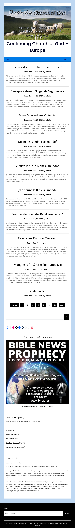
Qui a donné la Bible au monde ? (37, 190)
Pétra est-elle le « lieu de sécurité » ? (38, 67)
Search (6, 509)
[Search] (66, 317)
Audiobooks (38, 291)
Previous (14, 305)
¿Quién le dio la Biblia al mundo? (37, 166)
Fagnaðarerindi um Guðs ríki (37, 115)
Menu (66, 59)
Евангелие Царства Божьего (37, 238)
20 (55, 305)
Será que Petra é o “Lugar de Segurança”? (37, 91)
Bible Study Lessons (12, 443)
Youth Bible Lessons (12, 447)
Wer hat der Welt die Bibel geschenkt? (37, 214)
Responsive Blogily (56, 523)
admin (48, 72)
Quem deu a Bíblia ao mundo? (37, 142)
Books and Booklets (12, 434)
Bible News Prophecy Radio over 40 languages (37, 406)
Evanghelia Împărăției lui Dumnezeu (37, 264)
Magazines (9, 439)
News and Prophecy (15, 417)
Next (61, 305)
